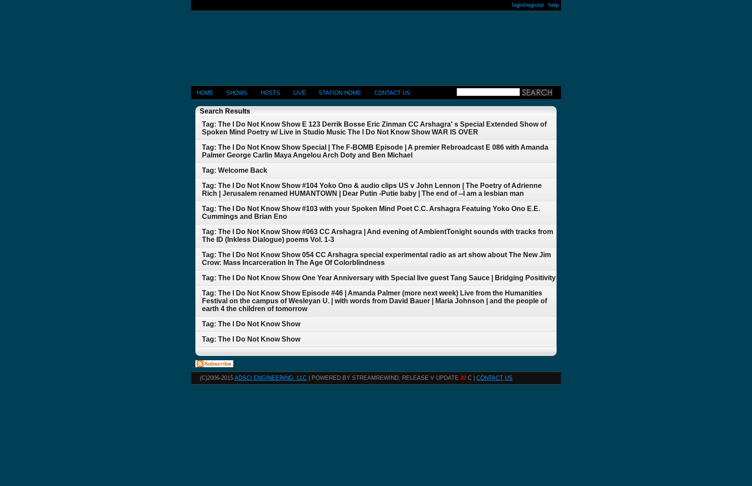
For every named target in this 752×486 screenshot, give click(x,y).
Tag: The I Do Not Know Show (251, 324)
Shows (237, 93)
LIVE (299, 93)
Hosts (270, 93)
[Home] (376, 44)
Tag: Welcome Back (234, 170)
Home (205, 93)
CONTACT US (392, 93)
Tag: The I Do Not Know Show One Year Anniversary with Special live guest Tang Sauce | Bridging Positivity (379, 278)
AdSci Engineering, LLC (271, 378)
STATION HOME (340, 93)
